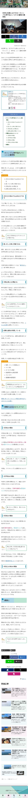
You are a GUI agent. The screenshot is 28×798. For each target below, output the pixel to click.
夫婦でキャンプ (6, 650)
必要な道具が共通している (14, 131)
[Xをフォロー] (12, 108)
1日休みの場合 (11, 135)
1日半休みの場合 (12, 137)
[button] (18, 41)
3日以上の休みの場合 (13, 142)
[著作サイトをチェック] (9, 108)
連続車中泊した (10, 561)
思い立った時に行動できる (14, 126)
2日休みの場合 (11, 140)
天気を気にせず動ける (13, 128)
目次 (11, 114)
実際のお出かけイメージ (12, 133)
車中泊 (13, 650)
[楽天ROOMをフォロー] (14, 108)
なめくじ (10, 91)
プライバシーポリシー (14, 793)
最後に (7, 144)
